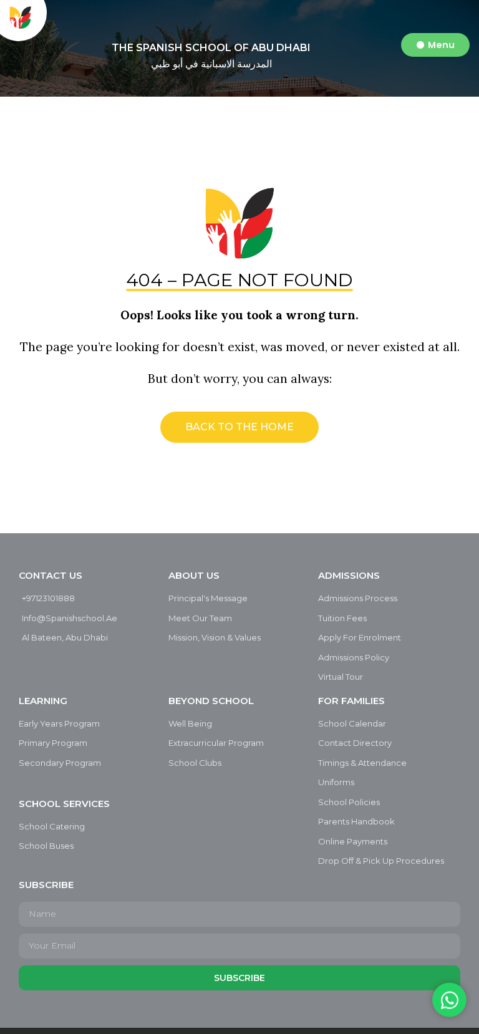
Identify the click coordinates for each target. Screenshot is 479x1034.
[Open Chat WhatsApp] (449, 999)
